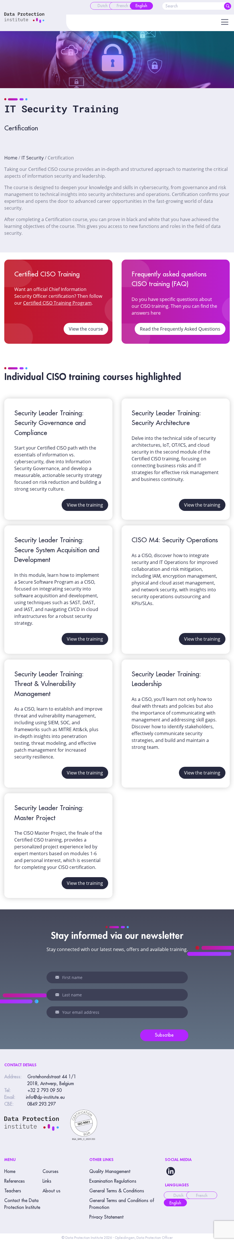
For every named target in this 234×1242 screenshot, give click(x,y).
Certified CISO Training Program (57, 303)
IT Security (32, 158)
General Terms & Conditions (116, 1191)
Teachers (12, 1191)
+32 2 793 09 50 (44, 1090)
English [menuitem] (175, 1203)
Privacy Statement (106, 1217)
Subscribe (164, 1035)
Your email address (57, 1012)
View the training (85, 505)
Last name (57, 994)
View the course (86, 329)
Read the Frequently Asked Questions (180, 329)
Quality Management (109, 1171)
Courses (50, 1171)
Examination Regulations (112, 1181)
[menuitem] (102, 6)
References (14, 1181)
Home (10, 158)
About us (51, 1191)
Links (47, 1181)
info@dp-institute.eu (45, 1097)
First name (57, 977)
